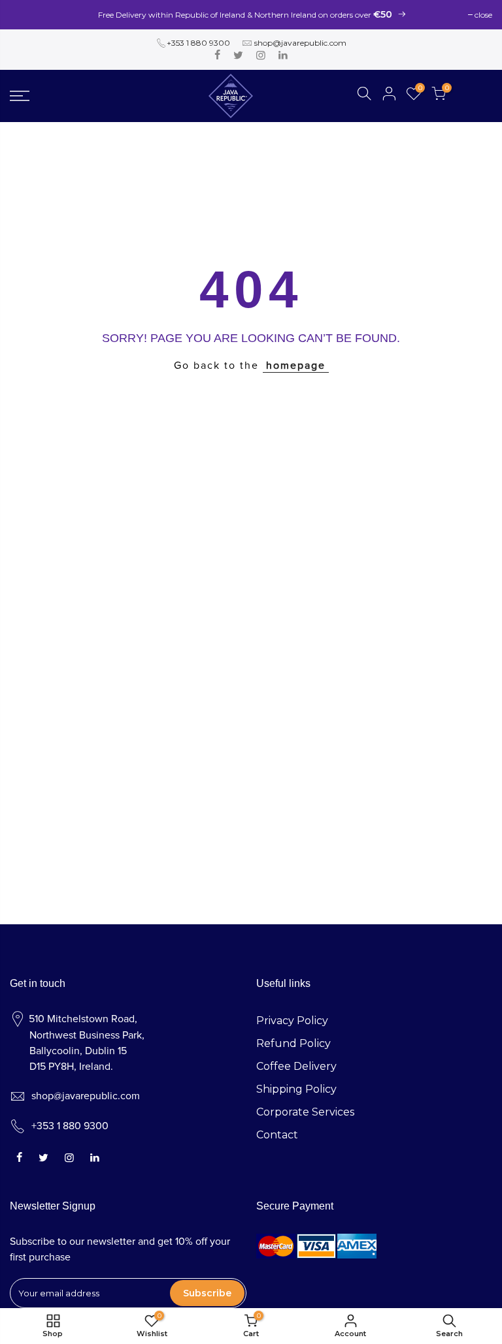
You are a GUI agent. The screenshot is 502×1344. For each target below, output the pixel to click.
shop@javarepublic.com (300, 43)
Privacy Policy (292, 1020)
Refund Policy (293, 1043)
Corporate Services (305, 1112)
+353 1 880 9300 (198, 43)
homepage (296, 365)
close (483, 15)
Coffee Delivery (296, 1066)
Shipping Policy (296, 1089)
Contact (277, 1135)
